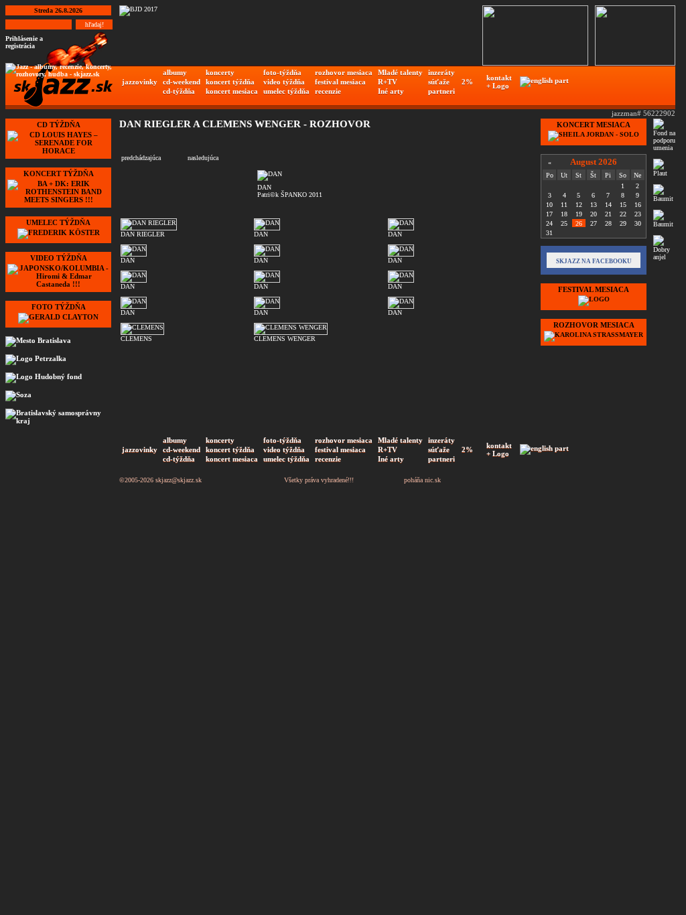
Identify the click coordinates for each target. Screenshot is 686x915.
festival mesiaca (340, 82)
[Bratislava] (57, 341)
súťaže (439, 82)
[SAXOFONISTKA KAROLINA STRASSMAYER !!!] (593, 334)
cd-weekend (181, 82)
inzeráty (441, 72)
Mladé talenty (400, 72)
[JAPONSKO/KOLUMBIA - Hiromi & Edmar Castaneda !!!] (58, 284)
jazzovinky (139, 82)
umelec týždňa (286, 91)
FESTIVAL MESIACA (593, 289)
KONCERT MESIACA (593, 125)
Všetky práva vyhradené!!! (319, 480)
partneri (441, 91)
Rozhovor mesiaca (593, 325)
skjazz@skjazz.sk (178, 480)
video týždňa (284, 82)
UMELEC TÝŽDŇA (58, 222)
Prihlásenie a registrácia (24, 42)
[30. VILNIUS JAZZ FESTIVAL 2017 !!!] (594, 299)
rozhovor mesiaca (343, 72)
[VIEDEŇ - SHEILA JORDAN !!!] (593, 134)
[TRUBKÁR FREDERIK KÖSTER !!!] (58, 232)
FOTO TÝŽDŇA (58, 307)
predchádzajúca (141, 157)
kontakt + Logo (499, 82)
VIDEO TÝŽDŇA (58, 258)
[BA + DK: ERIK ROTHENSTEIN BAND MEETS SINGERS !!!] (58, 200)
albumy (175, 72)
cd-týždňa (179, 91)
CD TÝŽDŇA (58, 125)
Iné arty (391, 91)
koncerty (220, 72)
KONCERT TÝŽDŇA (58, 173)
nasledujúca (203, 157)
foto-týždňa (282, 72)
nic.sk (433, 480)
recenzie (328, 91)
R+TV (387, 82)
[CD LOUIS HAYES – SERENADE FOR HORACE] (58, 151)
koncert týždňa (230, 82)
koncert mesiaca (232, 91)
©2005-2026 (136, 480)
